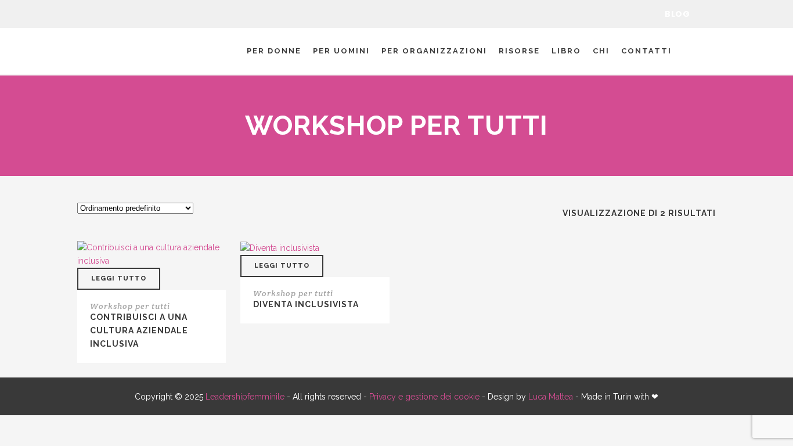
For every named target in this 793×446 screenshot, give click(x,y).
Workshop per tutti (130, 306)
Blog (677, 14)
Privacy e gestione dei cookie (424, 396)
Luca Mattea (550, 396)
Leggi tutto (118, 278)
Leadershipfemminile (245, 396)
